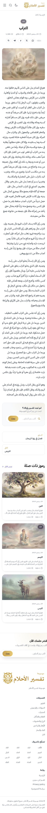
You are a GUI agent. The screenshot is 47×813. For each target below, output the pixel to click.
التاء (36, 14)
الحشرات (42, 712)
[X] (26, 40)
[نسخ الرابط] (8, 40)
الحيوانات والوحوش (37, 707)
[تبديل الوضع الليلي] (16, 5)
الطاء (7, 762)
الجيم (40, 752)
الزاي (18, 757)
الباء (29, 747)
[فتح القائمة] (4, 5)
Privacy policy (39, 784)
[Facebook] (20, 40)
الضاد (18, 762)
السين (7, 757)
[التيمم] (23, 536)
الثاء (7, 747)
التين (41, 506)
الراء (29, 757)
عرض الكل (8, 466)
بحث (13, 418)
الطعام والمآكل (39, 716)
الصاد (29, 762)
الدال (7, 752)
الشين (40, 762)
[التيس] (23, 587)
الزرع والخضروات (39, 721)
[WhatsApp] (32, 40)
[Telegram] (14, 40)
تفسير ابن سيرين (39, 780)
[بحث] (10, 5)
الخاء (18, 752)
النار (43, 734)
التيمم (40, 557)
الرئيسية (42, 14)
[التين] (23, 485)
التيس (40, 608)
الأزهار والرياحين (39, 725)
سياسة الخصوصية (38, 788)
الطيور (43, 703)
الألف (40, 747)
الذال (40, 757)
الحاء (29, 752)
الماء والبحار (40, 730)
